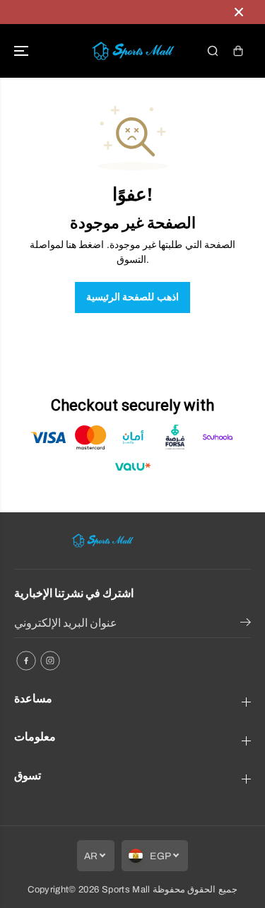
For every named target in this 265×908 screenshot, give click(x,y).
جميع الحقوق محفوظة (195, 890)
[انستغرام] (50, 661)
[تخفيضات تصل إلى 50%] (118, 12)
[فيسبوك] (26, 661)
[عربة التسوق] (238, 51)
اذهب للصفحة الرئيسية (132, 297)
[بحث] (212, 51)
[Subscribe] (245, 624)
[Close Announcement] (239, 12)
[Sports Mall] (132, 51)
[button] (22, 51)
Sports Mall (126, 890)
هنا (71, 245)
